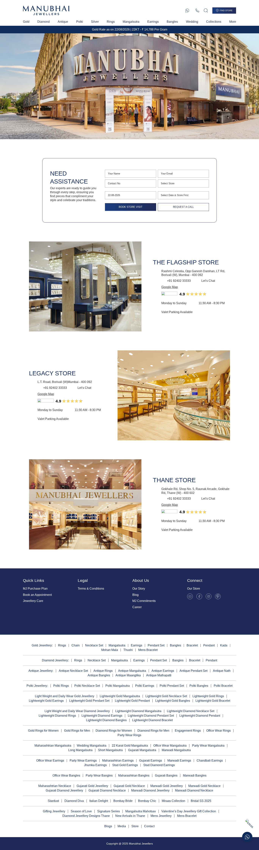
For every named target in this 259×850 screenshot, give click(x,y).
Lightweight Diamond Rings (57, 715)
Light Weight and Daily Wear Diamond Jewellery (77, 711)
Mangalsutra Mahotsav (140, 811)
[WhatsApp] (187, 10)
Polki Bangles (198, 685)
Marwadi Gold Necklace (204, 786)
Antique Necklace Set (73, 670)
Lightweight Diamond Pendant (199, 715)
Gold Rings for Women (43, 730)
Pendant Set (156, 645)
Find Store (226, 10)
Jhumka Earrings (95, 765)
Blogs (108, 826)
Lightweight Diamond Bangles (106, 720)
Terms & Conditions (91, 588)
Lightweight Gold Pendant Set (89, 700)
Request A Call (183, 206)
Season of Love (81, 811)
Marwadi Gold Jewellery (166, 786)
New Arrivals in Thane (130, 815)
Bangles (172, 21)
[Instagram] (208, 596)
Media (122, 826)
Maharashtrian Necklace (54, 786)
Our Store (193, 588)
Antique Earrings (162, 670)
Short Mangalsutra (110, 750)
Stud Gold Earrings (125, 765)
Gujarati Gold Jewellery (92, 786)
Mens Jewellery (161, 815)
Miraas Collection (173, 800)
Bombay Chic (147, 800)
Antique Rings (103, 670)
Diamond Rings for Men (153, 730)
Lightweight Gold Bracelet (212, 700)
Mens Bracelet (148, 650)
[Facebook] (199, 596)
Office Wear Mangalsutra (170, 745)
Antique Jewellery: (40, 670)
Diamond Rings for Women (114, 730)
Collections (213, 21)
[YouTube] (190, 596)
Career (137, 607)
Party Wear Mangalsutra (208, 745)
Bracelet (192, 645)
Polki (79, 21)
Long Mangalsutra (80, 750)
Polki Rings (61, 685)
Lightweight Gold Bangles (172, 700)
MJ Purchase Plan (35, 588)
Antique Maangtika (128, 675)
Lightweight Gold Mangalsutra (120, 696)
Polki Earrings (144, 685)
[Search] (206, 10)
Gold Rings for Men (77, 730)
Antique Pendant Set (193, 670)
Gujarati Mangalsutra (142, 750)
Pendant (209, 645)
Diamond (43, 21)
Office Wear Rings (218, 730)
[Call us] (197, 10)
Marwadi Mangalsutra (176, 750)
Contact (149, 826)
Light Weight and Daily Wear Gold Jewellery (64, 696)
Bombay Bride (123, 800)
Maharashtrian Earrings (118, 760)
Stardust (53, 800)
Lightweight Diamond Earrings (102, 715)
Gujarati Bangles (166, 775)
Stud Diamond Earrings (159, 765)
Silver (95, 21)
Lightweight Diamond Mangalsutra (138, 711)
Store (135, 826)
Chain (75, 645)
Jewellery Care (33, 600)
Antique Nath (222, 670)
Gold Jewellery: (42, 645)
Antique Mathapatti (158, 675)
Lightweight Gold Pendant (132, 700)
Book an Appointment (37, 594)
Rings (111, 21)
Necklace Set (94, 645)
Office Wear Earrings (50, 760)
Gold (26, 21)
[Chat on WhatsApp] (247, 837)
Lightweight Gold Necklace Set (166, 696)
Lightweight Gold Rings (208, 696)
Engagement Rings (188, 730)
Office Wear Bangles (66, 775)
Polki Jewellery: (37, 685)
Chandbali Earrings (210, 760)
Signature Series (108, 811)
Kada (223, 645)
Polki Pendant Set (172, 685)
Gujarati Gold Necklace (129, 786)
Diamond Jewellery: (55, 660)
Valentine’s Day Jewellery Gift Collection (188, 811)
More (232, 21)
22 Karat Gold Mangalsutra (130, 745)
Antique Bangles (99, 675)
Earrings (153, 21)
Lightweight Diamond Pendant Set (151, 715)
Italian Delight (98, 800)
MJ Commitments (144, 600)
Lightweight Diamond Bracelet (152, 720)
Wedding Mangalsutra (91, 745)
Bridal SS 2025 (201, 800)
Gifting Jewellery (54, 811)
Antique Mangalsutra (132, 670)
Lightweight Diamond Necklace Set (190, 711)
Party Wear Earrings (83, 760)
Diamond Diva (74, 800)
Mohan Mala (109, 650)
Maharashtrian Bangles (133, 775)
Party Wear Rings (129, 735)
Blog (135, 594)
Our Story (138, 588)
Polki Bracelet (223, 685)
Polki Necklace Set (87, 685)
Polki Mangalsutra (117, 685)
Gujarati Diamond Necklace (107, 790)
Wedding (192, 21)
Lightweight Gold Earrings (46, 700)
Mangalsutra (131, 21)
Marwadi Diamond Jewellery (150, 790)
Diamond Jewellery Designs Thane (86, 815)
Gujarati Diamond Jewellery (64, 790)
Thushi (128, 650)
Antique (63, 21)
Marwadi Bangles (194, 775)
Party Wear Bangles (99, 775)
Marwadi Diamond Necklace (194, 790)
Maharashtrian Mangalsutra (53, 745)
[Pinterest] (218, 596)
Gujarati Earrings (150, 760)
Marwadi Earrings (179, 760)
